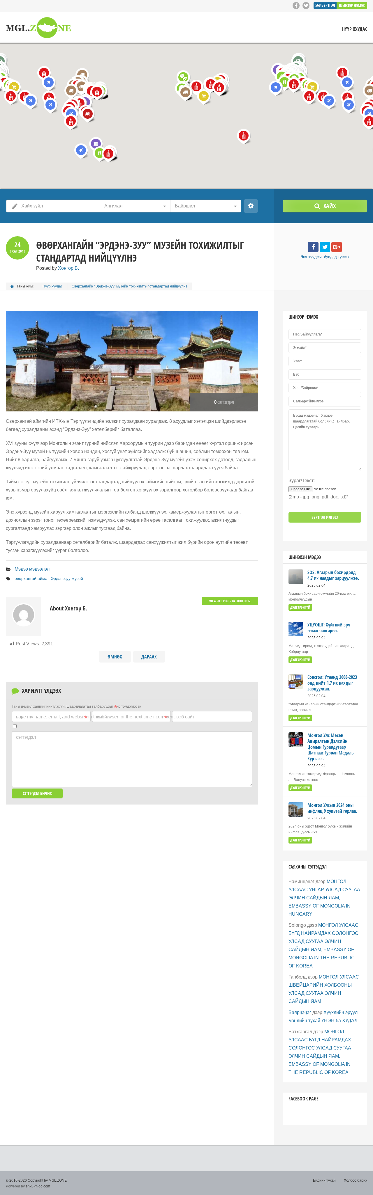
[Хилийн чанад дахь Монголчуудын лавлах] (38, 27)
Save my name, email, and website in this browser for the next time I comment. (96, 716)
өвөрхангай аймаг (31, 578)
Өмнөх (115, 657)
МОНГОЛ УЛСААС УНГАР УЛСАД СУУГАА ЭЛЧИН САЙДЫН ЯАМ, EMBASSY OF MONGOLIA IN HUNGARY (324, 898)
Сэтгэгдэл (26, 737)
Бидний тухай (324, 1180)
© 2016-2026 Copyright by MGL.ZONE (36, 1180)
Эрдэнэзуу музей (67, 578)
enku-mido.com (38, 1186)
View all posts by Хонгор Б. (230, 601)
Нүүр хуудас (354, 29)
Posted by (57, 268)
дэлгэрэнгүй (300, 607)
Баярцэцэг (299, 1012)
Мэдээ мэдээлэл (32, 569)
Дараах (149, 657)
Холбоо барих (355, 1180)
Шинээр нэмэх (352, 5)
